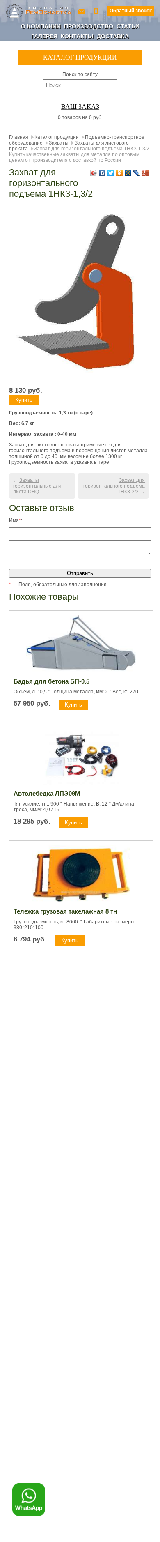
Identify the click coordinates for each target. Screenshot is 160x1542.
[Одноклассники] (119, 173)
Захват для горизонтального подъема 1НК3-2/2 (114, 486)
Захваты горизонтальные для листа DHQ (37, 486)
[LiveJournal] (137, 173)
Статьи (128, 26)
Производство (88, 26)
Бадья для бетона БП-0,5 (51, 681)
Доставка (113, 36)
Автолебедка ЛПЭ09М (47, 793)
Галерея (44, 36)
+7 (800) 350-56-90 (97, 11)
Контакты (77, 36)
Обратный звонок (131, 11)
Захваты (59, 143)
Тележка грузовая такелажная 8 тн (65, 911)
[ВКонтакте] (102, 173)
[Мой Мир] (128, 173)
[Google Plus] (145, 173)
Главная (18, 137)
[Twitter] (111, 173)
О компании (41, 26)
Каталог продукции (56, 137)
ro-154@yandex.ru (82, 11)
